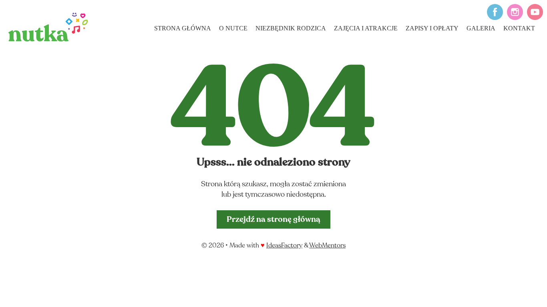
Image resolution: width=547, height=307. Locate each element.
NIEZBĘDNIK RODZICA (290, 28)
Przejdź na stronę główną (273, 219)
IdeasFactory (284, 246)
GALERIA (481, 28)
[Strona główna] (48, 27)
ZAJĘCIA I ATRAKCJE (366, 28)
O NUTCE (233, 28)
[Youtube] (533, 18)
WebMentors (327, 246)
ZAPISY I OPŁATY (432, 28)
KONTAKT (519, 28)
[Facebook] (493, 18)
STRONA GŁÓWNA (182, 28)
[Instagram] (513, 18)
